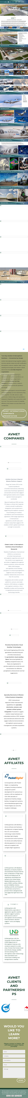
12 (20, 462)
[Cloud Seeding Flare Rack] (14, 594)
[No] (26, 1093)
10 (18, 462)
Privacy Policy (18, 1095)
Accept (8, 1095)
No (12, 1095)
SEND (21, 1080)
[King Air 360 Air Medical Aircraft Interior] (14, 464)
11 (19, 462)
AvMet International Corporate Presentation (14, 413)
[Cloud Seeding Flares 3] (14, 630)
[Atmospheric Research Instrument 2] (14, 751)
